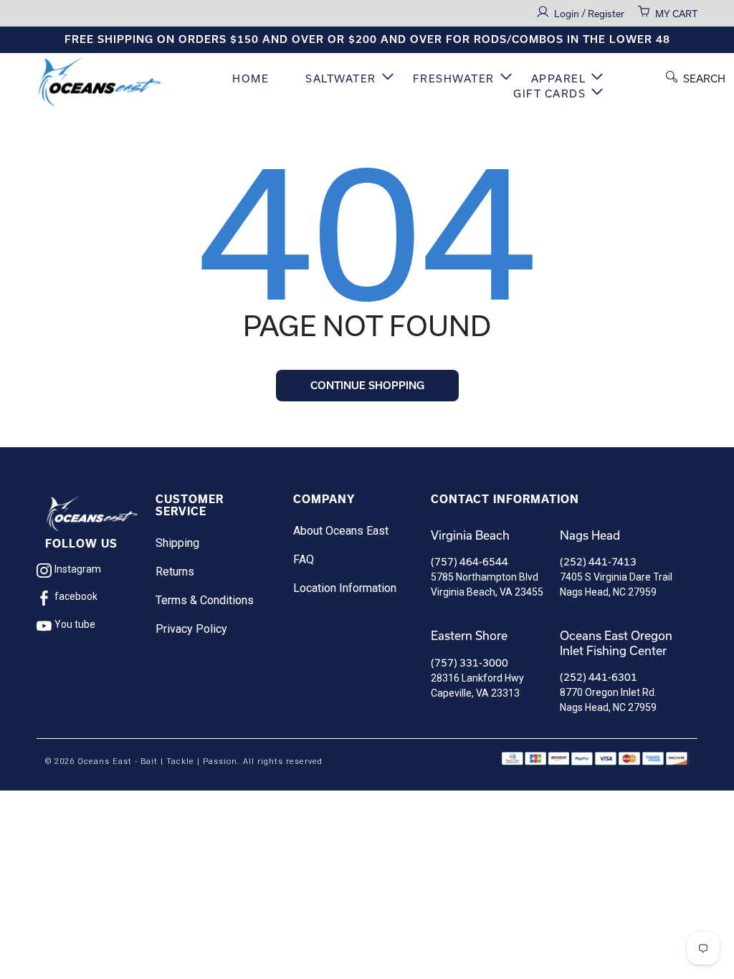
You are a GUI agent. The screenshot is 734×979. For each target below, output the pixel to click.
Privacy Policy (191, 629)
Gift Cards (549, 93)
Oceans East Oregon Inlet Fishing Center (616, 642)
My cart (676, 13)
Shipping (177, 543)
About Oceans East (341, 531)
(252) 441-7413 (598, 561)
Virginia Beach (470, 535)
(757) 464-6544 (469, 561)
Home (250, 78)
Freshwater (454, 78)
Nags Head (590, 535)
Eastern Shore (469, 635)
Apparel (558, 78)
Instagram (77, 569)
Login (567, 13)
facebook (75, 596)
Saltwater (340, 78)
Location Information (344, 588)
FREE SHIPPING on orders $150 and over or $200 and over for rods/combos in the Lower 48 (367, 39)
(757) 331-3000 (469, 662)
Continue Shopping (367, 385)
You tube (74, 624)
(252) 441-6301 (598, 677)
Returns (175, 571)
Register (606, 13)
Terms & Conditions (205, 600)
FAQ (303, 559)
